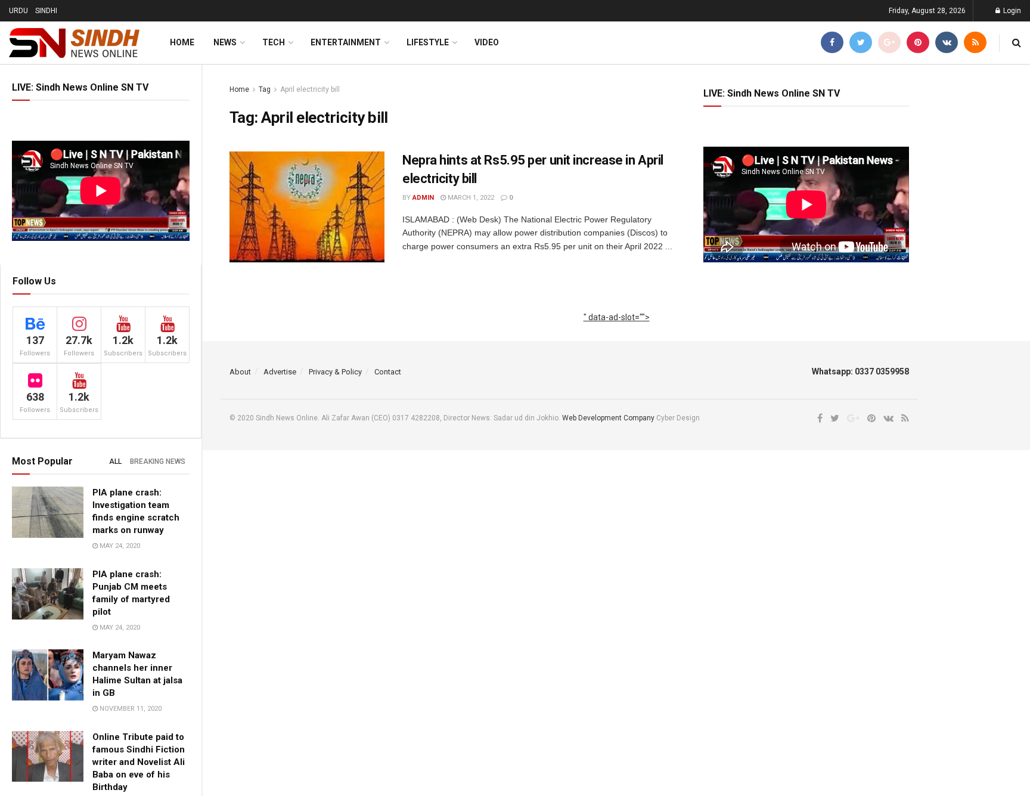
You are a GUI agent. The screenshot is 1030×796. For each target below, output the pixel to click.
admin (423, 198)
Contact (387, 371)
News (225, 42)
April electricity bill (310, 89)
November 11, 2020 (130, 709)
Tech (273, 42)
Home (182, 42)
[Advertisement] (617, 330)
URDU (18, 11)
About (240, 371)
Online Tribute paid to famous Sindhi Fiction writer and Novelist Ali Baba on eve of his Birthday (138, 762)
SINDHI (46, 11)
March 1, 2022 (470, 198)
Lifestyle (428, 42)
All (115, 461)
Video (486, 42)
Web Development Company (608, 418)
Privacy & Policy (335, 371)
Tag (265, 89)
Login (1011, 11)
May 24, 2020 (119, 546)
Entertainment (346, 42)
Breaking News (157, 461)
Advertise (279, 371)
